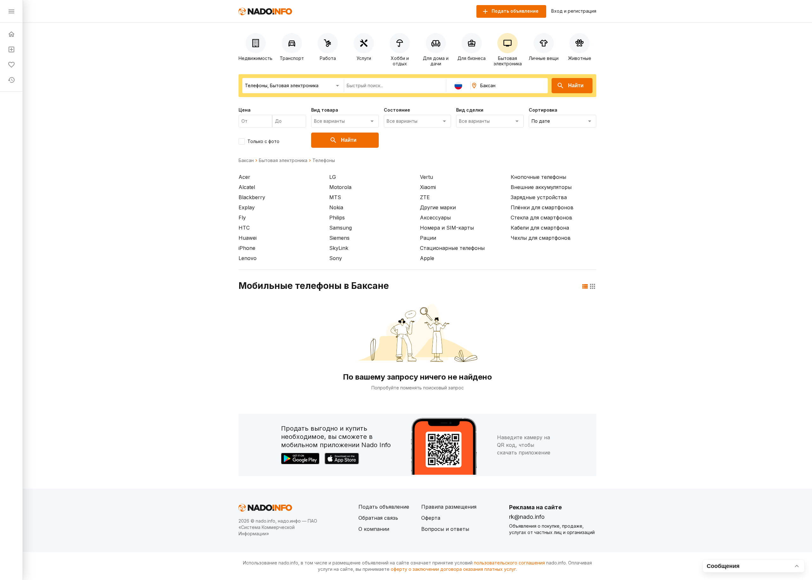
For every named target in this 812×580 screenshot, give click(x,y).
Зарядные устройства (539, 197)
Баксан (246, 160)
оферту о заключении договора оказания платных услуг (453, 569)
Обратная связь (378, 518)
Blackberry (252, 197)
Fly (242, 217)
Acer (244, 177)
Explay (247, 207)
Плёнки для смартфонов (542, 207)
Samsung (340, 228)
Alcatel (247, 187)
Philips (337, 217)
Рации (428, 238)
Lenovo (248, 258)
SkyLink (338, 248)
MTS (335, 197)
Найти (576, 85)
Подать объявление (383, 507)
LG (332, 177)
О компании (373, 529)
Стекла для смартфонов (541, 217)
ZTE (425, 197)
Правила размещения (448, 507)
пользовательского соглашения (509, 562)
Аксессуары (435, 217)
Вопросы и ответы (445, 529)
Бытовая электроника (283, 160)
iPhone (247, 248)
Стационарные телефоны (452, 248)
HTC (244, 228)
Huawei (248, 238)
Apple (427, 258)
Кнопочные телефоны (538, 177)
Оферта (430, 518)
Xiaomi (428, 187)
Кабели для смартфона (540, 228)
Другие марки (438, 207)
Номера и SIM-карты (447, 228)
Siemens (339, 238)
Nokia (336, 207)
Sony (335, 258)
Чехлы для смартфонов (541, 238)
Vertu (426, 177)
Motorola (340, 187)
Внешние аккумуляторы (541, 187)
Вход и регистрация (573, 11)
